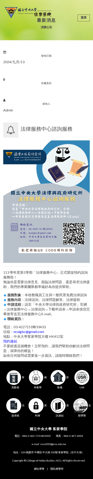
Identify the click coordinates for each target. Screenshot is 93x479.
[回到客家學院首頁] (28, 12)
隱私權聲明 (56, 468)
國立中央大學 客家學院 (48, 429)
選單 (84, 17)
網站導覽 (39, 468)
